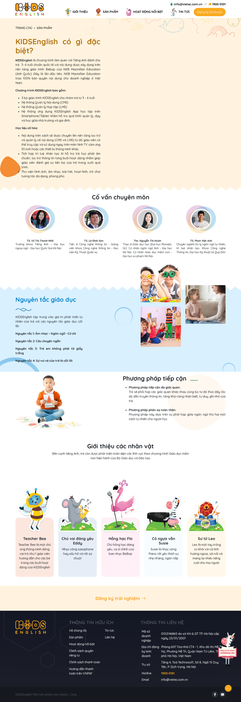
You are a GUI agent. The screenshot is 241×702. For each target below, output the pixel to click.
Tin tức (184, 12)
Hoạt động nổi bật (148, 12)
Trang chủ (23, 28)
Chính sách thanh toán (84, 662)
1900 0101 (219, 4)
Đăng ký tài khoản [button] (209, 12)
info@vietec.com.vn (188, 4)
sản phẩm (76, 637)
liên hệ (110, 637)
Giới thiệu (80, 12)
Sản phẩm (110, 12)
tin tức (109, 630)
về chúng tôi (77, 630)
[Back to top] (228, 688)
